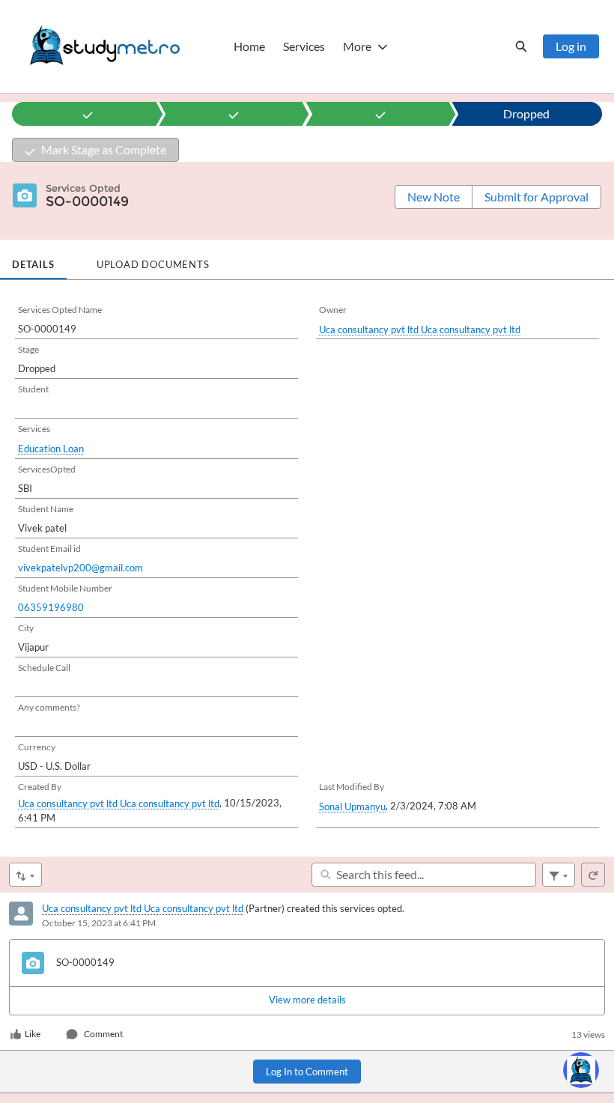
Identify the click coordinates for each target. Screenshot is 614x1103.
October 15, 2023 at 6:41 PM (99, 923)
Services (304, 46)
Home (249, 46)
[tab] (33, 260)
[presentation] (307, 1000)
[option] (87, 114)
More (357, 46)
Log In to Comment (307, 1072)
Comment (103, 1033)
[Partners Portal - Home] (105, 46)
